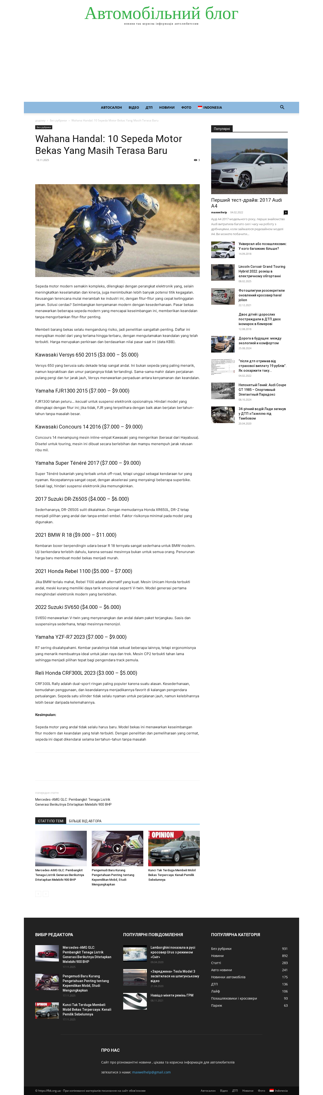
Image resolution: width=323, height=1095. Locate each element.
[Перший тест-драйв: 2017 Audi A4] (249, 166)
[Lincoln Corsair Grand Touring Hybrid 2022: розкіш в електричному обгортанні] (223, 272)
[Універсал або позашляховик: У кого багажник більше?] (223, 249)
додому (40, 120)
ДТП (149, 107)
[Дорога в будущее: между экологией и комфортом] (223, 344)
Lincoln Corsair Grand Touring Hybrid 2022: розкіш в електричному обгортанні (262, 271)
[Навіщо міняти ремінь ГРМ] (135, 1001)
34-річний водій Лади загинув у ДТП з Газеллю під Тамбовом (262, 413)
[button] (282, 108)
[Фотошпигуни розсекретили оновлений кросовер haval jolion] (223, 296)
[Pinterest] (61, 170)
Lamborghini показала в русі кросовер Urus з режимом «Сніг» (173, 952)
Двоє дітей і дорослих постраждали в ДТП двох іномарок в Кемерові (260, 319)
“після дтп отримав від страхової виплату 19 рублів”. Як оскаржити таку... (263, 365)
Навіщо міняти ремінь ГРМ (172, 995)
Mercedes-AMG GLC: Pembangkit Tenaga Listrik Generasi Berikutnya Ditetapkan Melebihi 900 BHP (73, 802)
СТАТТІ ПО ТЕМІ (50, 821)
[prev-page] (38, 894)
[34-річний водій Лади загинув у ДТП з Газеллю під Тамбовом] (223, 415)
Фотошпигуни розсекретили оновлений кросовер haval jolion (262, 295)
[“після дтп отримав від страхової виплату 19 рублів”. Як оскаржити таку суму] (223, 367)
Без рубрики (58, 120)
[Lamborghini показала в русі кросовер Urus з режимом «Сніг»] (135, 953)
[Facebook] (40, 170)
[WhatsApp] (72, 170)
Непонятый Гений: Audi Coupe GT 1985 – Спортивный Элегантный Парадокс (262, 389)
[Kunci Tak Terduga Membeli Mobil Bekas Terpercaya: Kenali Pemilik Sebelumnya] (174, 848)
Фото (186, 107)
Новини (167, 107)
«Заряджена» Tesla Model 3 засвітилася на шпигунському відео (175, 976)
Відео (134, 107)
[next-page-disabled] (46, 894)
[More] (84, 170)
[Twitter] (51, 170)
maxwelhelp (219, 212)
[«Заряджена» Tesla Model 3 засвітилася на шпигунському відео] (135, 977)
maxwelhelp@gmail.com (151, 1072)
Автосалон (111, 107)
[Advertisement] (161, 66)
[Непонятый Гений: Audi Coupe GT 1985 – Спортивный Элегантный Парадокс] (223, 391)
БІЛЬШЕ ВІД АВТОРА (85, 821)
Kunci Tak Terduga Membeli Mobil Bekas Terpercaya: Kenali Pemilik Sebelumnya (172, 874)
